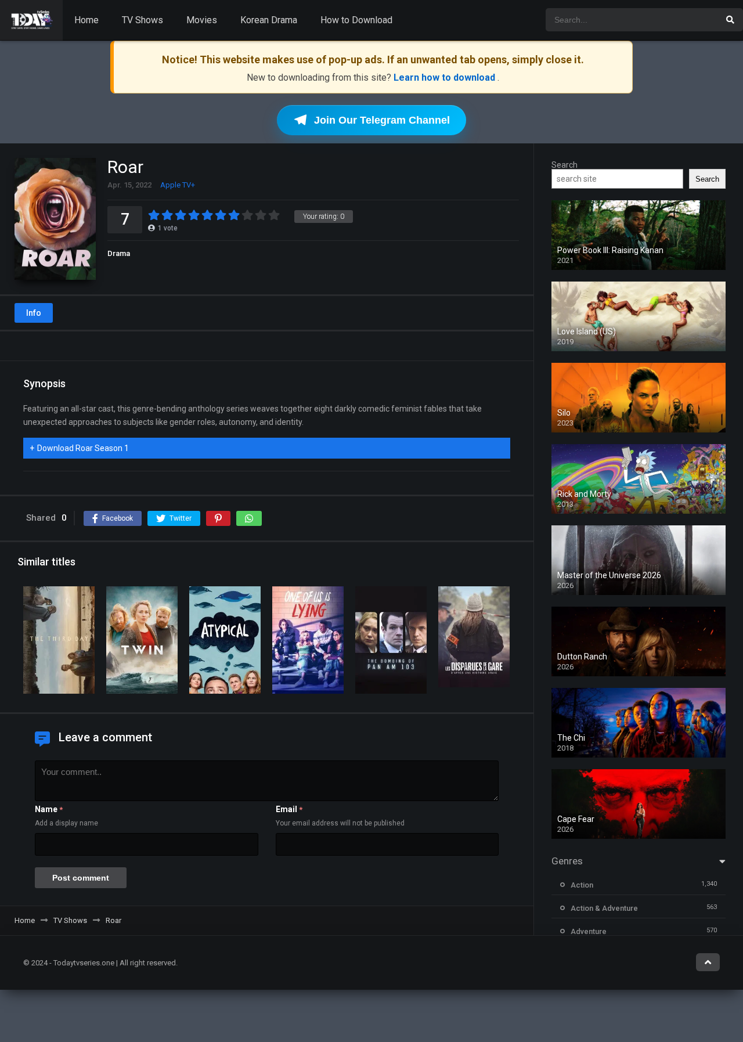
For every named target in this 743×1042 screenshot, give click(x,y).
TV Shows (142, 20)
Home (86, 20)
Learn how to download (445, 77)
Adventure (589, 931)
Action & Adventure (604, 908)
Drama (118, 253)
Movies (201, 20)
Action (582, 885)
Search (564, 165)
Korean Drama (268, 20)
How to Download (356, 20)
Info (33, 313)
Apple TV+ (177, 185)
